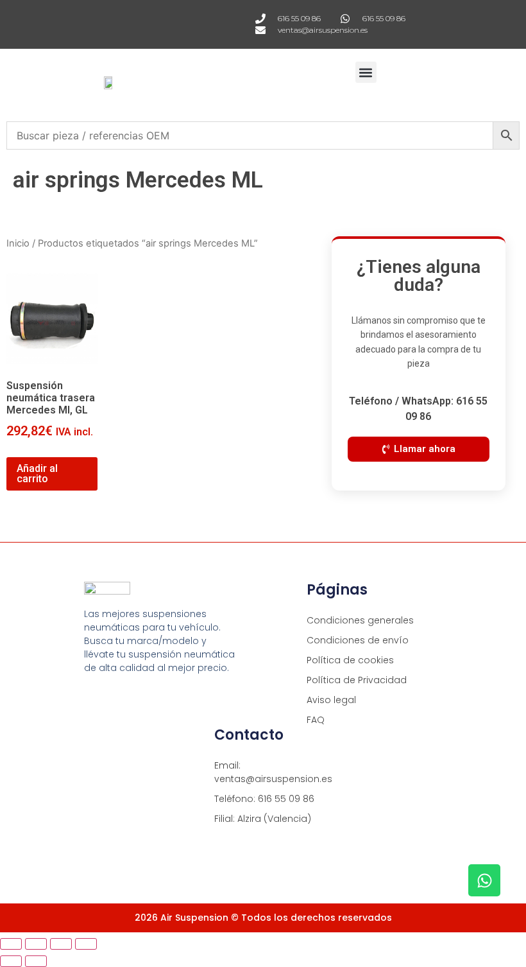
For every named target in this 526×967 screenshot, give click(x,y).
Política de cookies (350, 660)
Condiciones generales (360, 620)
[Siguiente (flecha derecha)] (36, 961)
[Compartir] (61, 944)
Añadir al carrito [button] (37, 473)
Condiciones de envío (358, 640)
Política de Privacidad (357, 680)
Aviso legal (331, 699)
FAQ (316, 719)
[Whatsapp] (484, 880)
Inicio (18, 243)
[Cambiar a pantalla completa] (36, 944)
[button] (366, 72)
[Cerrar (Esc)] (86, 944)
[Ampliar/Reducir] (11, 944)
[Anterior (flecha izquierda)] (11, 961)
